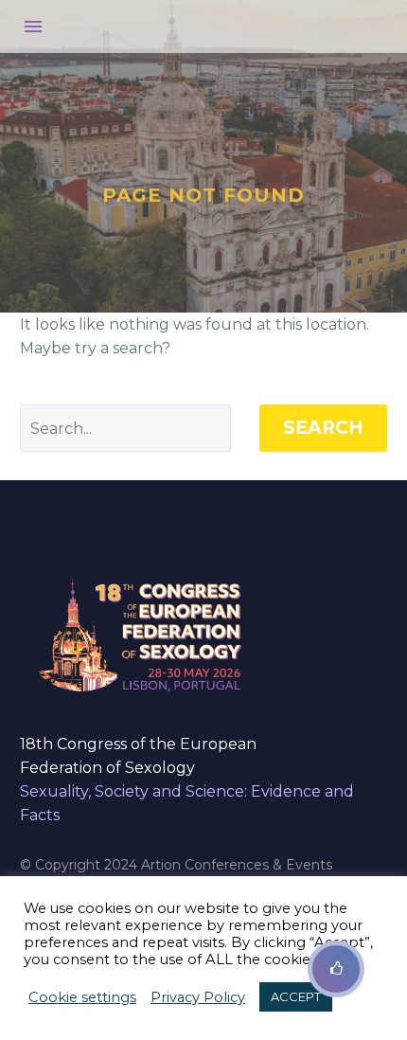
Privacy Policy (197, 997)
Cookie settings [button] (82, 997)
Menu (33, 26)
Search (323, 428)
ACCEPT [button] (296, 996)
